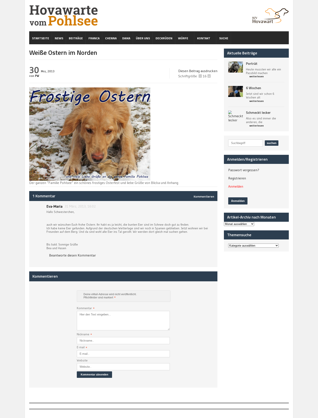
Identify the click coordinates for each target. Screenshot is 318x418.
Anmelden (235, 186)
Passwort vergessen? (243, 170)
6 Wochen (253, 87)
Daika (126, 38)
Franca (94, 38)
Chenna (111, 38)
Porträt (251, 63)
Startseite (40, 38)
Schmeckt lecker (258, 112)
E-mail (82, 347)
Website (82, 360)
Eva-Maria (55, 206)
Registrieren (237, 178)
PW (37, 76)
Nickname (84, 334)
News (59, 38)
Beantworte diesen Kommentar (72, 255)
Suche (223, 38)
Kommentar (86, 308)
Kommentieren (204, 196)
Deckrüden (164, 38)
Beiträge (76, 38)
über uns (143, 38)
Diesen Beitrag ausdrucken (197, 71)
